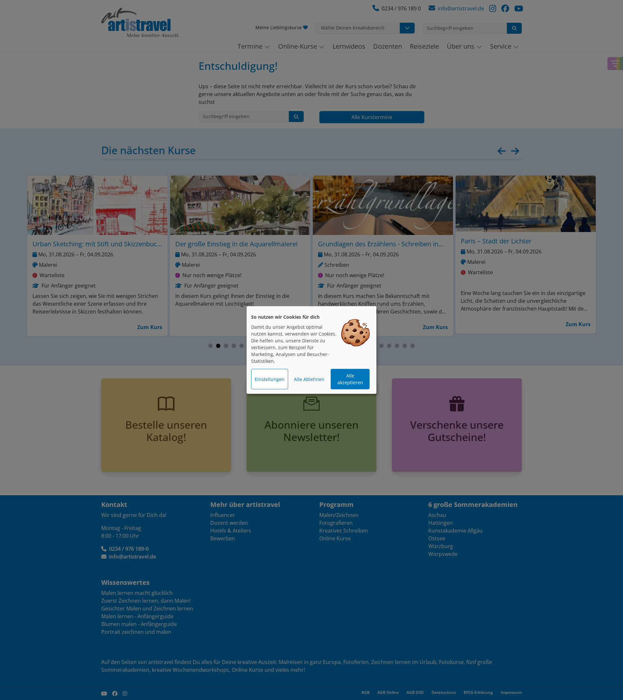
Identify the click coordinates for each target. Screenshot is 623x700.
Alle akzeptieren (350, 379)
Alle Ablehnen (309, 379)
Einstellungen (270, 379)
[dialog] (311, 350)
